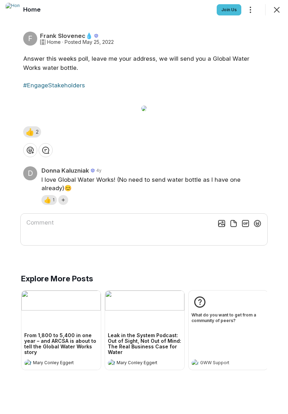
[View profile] (27, 362)
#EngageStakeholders (54, 85)
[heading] (54, 363)
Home (54, 42)
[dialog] (144, 207)
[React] (30, 150)
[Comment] (46, 150)
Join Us (229, 9)
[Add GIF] (245, 223)
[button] (32, 132)
